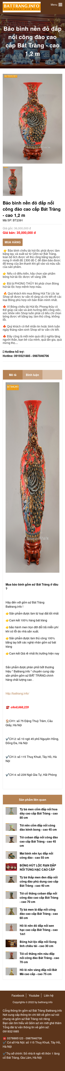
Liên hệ (48, 995)
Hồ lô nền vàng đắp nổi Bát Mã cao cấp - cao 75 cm (38, 972)
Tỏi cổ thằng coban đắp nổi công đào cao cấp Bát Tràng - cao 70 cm (39, 897)
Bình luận (32, 375)
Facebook (18, 995)
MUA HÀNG (13, 242)
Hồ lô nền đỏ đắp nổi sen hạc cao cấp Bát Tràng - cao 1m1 (39, 929)
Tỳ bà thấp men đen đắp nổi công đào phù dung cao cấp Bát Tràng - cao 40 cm (39, 881)
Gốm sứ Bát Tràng (44, 253)
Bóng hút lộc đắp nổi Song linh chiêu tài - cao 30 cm (38, 944)
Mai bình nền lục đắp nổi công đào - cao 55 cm (36, 855)
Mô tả (12, 375)
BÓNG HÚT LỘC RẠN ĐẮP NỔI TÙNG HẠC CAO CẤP (38, 867)
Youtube (34, 995)
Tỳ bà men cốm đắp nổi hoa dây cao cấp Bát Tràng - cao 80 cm (39, 813)
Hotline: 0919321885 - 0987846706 (26, 356)
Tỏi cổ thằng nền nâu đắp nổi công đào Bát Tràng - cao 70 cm (39, 958)
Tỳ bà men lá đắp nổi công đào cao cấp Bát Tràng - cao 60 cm (39, 913)
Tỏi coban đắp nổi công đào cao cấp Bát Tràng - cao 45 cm (39, 841)
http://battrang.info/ (17, 693)
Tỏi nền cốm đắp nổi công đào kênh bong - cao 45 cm (38, 827)
